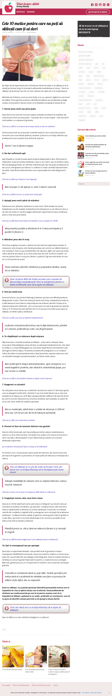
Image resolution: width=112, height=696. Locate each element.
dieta (4, 629)
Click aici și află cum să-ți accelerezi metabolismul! (22, 318)
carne (88, 68)
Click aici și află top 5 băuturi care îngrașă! (19, 179)
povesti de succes (84, 108)
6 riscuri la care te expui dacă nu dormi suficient (96, 172)
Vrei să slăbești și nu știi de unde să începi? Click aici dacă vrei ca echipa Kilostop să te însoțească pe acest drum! (37, 469)
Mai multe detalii (96, 692)
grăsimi (104, 80)
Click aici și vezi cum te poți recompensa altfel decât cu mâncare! (28, 492)
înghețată (82, 120)
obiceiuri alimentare (85, 100)
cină (103, 68)
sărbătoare (82, 116)
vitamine (92, 116)
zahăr (101, 116)
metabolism (98, 88)
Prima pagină (6, 685)
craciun (91, 72)
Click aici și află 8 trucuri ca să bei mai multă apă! (22, 194)
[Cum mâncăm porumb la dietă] (13, 647)
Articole (20, 12)
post (95, 104)
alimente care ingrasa (86, 52)
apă (96, 64)
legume (100, 84)
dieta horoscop (99, 76)
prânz (96, 108)
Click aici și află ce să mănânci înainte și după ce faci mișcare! (27, 378)
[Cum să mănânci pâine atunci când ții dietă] (36, 647)
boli (103, 64)
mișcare (91, 92)
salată (89, 112)
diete (80, 80)
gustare (81, 84)
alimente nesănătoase (86, 60)
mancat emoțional (85, 88)
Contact (55, 685)
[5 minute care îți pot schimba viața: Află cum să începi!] (81, 153)
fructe (97, 80)
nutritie (81, 96)
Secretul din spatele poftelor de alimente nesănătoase (95, 146)
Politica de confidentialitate (21, 685)
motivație (101, 92)
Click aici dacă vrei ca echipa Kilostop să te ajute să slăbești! (35, 608)
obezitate (91, 96)
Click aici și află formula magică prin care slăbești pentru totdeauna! (30, 539)
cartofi (96, 68)
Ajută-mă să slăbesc (97, 12)
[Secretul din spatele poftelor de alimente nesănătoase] (81, 145)
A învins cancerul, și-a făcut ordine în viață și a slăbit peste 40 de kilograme (59, 672)
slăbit (96, 112)
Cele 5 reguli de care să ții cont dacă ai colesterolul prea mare (97, 163)
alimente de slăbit (84, 56)
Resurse (31, 12)
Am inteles (85, 692)
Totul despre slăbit (27, 4)
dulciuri (88, 80)
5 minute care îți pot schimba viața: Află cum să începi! (97, 154)
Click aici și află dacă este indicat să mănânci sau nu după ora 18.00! (30, 221)
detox (81, 76)
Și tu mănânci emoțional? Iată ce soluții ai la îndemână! (24, 446)
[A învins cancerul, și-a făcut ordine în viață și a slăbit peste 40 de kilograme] (59, 647)
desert (99, 72)
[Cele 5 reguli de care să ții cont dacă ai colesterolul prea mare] (81, 162)
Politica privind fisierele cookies (41, 685)
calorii (81, 68)
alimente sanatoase (85, 64)
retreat (81, 112)
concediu (82, 72)
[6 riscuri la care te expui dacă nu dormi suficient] (81, 171)
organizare (99, 100)
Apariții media (31, 32)
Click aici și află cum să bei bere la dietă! (18, 420)
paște (80, 104)
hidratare (91, 84)
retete (104, 108)
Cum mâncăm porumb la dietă (12, 669)
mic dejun (82, 92)
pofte (88, 104)
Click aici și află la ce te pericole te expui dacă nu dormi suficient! (28, 126)
